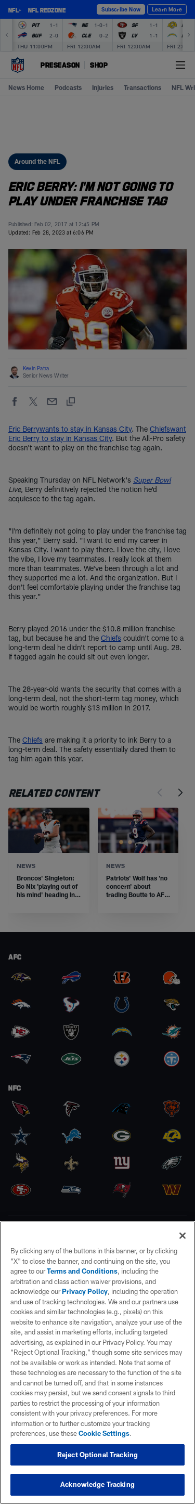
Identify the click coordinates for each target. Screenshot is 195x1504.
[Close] (182, 1235)
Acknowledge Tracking (97, 1484)
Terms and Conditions (82, 1271)
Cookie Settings (104, 1433)
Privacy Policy (85, 1291)
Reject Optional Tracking (97, 1454)
